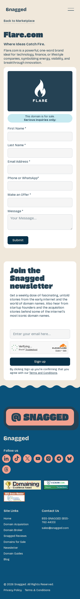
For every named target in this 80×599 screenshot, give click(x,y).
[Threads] (6, 469)
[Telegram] (59, 458)
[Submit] (18, 240)
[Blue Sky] (69, 458)
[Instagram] (48, 458)
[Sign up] (40, 362)
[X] (17, 458)
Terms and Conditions (43, 373)
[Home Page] (16, 9)
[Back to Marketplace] (19, 21)
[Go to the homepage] (16, 438)
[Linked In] (6, 458)
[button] (71, 9)
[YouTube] (38, 458)
